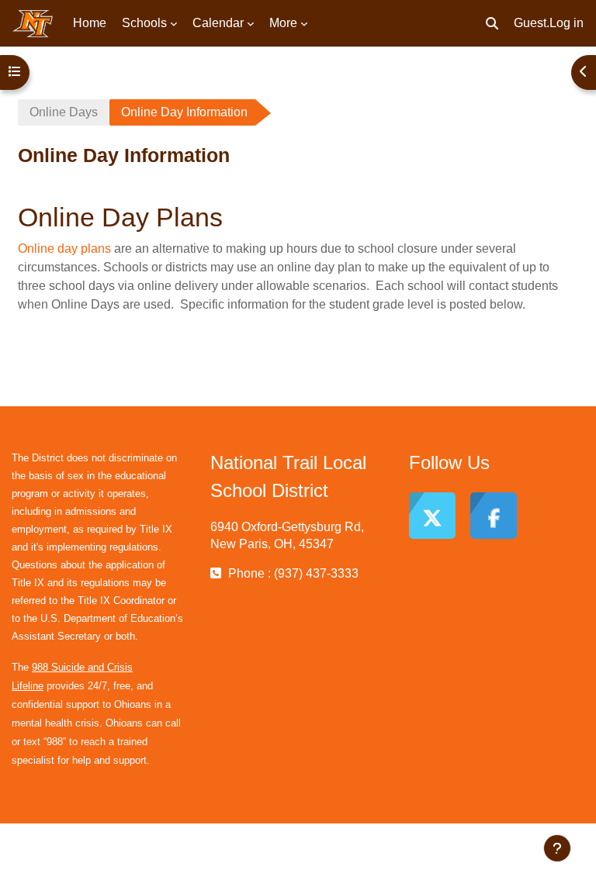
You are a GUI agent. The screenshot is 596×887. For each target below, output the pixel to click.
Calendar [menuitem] (218, 22)
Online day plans (64, 248)
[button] (492, 23)
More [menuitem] (283, 22)
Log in (566, 22)
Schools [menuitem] (144, 22)
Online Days (63, 112)
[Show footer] (557, 848)
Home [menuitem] (89, 22)
